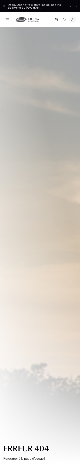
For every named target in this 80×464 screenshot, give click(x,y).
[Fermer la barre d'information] (76, 6)
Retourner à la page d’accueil (24, 458)
